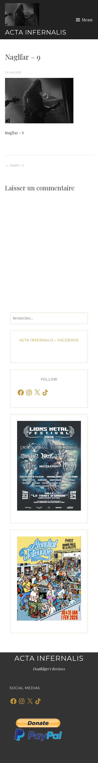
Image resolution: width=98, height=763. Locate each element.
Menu (87, 19)
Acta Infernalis (35, 32)
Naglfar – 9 (17, 165)
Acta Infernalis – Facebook (49, 340)
